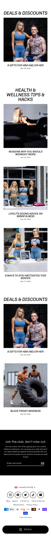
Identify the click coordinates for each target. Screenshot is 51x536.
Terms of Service (38, 501)
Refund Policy (18, 505)
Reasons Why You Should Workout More (25, 153)
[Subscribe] (42, 463)
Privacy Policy (32, 505)
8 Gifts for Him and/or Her (25, 65)
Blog (8, 501)
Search (15, 501)
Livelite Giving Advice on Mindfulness (25, 215)
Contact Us (24, 501)
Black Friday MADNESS (25, 411)
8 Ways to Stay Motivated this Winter (25, 277)
